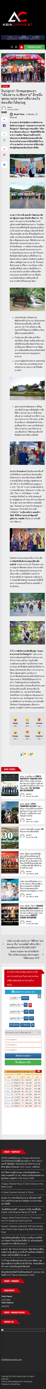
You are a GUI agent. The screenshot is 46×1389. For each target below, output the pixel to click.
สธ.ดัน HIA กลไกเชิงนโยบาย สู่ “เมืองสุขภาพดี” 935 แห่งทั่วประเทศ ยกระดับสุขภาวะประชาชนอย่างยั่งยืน (21, 1201)
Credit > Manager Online (14, 1312)
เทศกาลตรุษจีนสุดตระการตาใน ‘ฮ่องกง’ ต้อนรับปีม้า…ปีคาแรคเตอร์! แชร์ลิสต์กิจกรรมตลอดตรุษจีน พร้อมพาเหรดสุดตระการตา (31, 886)
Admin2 (28, 794)
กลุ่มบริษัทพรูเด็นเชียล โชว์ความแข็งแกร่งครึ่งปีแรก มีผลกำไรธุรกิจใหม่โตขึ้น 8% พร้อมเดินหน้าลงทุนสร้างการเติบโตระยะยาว (22, 1240)
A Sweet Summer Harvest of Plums (17, 1192)
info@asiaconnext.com (11, 1359)
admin (9, 107)
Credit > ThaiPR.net (12, 1151)
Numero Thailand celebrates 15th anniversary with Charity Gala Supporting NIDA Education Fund (22, 1229)
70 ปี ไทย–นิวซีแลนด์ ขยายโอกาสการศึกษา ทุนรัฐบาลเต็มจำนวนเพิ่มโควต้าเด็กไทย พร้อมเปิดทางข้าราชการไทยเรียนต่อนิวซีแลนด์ (23, 1263)
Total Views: (7, 1296)
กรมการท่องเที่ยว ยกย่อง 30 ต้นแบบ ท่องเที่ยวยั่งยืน (31, 830)
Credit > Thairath (11, 1281)
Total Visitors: (7, 1302)
